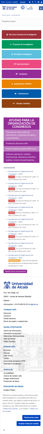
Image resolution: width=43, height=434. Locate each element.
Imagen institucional (11, 378)
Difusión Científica (23, 103)
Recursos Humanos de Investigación (23, 34)
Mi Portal (7, 350)
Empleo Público (9, 390)
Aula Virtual (8, 356)
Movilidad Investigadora (23, 54)
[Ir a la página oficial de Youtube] (41, 2)
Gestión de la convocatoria (15, 271)
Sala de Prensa (9, 339)
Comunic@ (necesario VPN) (14, 361)
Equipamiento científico (23, 84)
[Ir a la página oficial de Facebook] (32, 2)
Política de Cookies (10, 409)
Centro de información (12, 331)
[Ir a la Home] (9, 6)
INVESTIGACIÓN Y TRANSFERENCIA (11, 15)
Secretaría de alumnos (12, 333)
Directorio (7, 313)
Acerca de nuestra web (13, 376)
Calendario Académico (12, 364)
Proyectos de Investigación (23, 44)
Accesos (8, 2)
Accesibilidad (9, 373)
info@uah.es (33, 304)
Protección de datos (11, 381)
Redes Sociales (9, 341)
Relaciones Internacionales (14, 336)
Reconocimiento (23, 64)
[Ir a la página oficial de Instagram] (38, 2)
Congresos (23, 74)
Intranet (7, 353)
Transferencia (22, 94)
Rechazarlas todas (31, 417)
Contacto (7, 316)
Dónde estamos (10, 318)
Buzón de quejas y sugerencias (16, 321)
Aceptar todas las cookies (29, 423)
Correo (6, 358)
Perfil (3, 2)
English (15, 2)
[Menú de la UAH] (41, 8)
